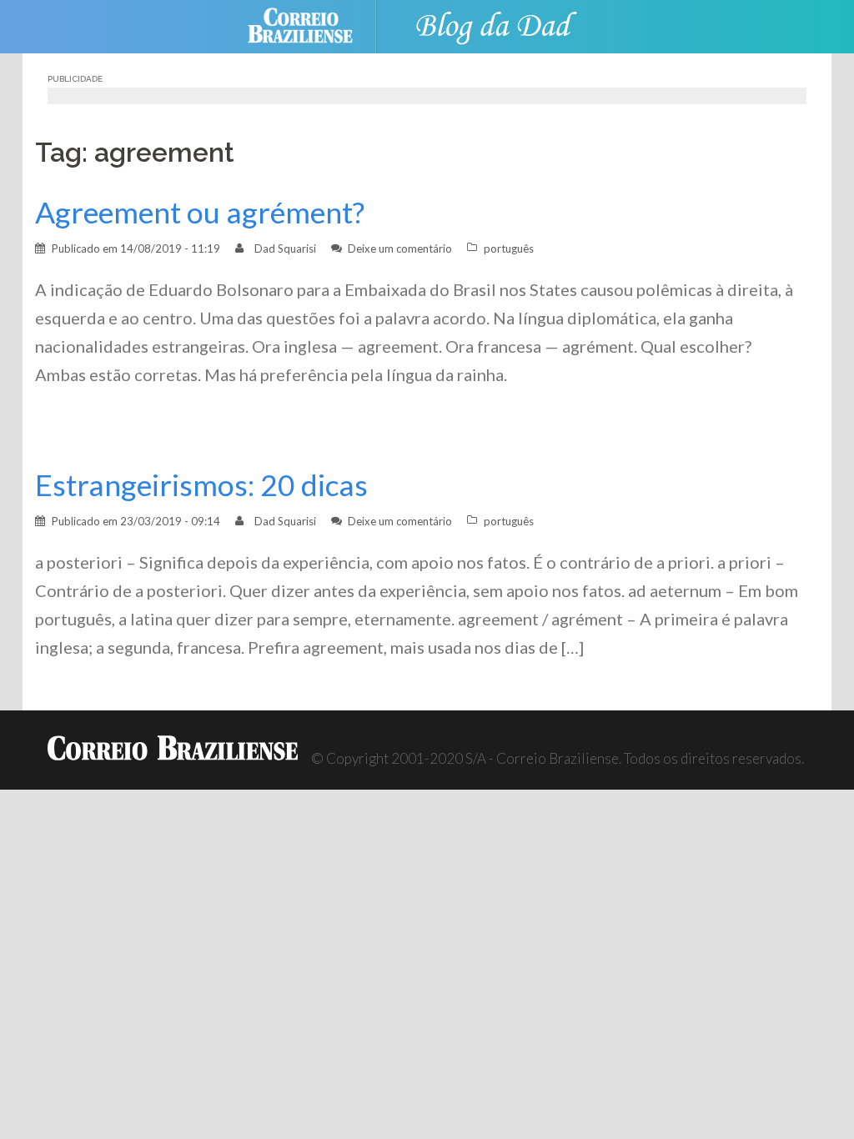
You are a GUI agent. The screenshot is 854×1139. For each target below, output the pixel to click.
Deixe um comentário (400, 248)
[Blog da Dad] (493, 24)
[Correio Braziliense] (313, 24)
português (509, 248)
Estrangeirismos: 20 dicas (201, 485)
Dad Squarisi (285, 248)
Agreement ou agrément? (199, 212)
